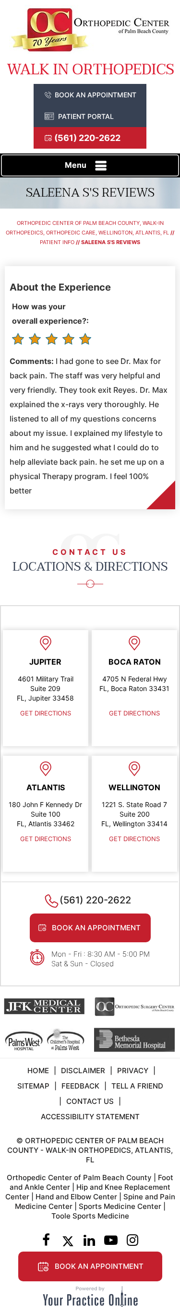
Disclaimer (83, 1070)
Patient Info (57, 242)
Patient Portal (86, 116)
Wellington (134, 787)
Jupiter (45, 662)
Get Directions (45, 713)
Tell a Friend (137, 1085)
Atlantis (45, 787)
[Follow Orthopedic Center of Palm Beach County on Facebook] (46, 1241)
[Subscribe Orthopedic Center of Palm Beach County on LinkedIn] (89, 1241)
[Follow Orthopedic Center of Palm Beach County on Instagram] (132, 1241)
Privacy (132, 1070)
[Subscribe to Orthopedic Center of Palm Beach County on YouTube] (111, 1241)
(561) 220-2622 (87, 138)
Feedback (80, 1085)
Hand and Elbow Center (76, 1196)
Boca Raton (134, 662)
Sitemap (33, 1085)
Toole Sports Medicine (90, 1215)
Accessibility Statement (90, 1116)
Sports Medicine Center (120, 1206)
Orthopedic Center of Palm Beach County (79, 1177)
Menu (75, 165)
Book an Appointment (95, 95)
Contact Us (90, 1101)
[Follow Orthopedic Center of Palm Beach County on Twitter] (68, 1241)
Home (38, 1070)
